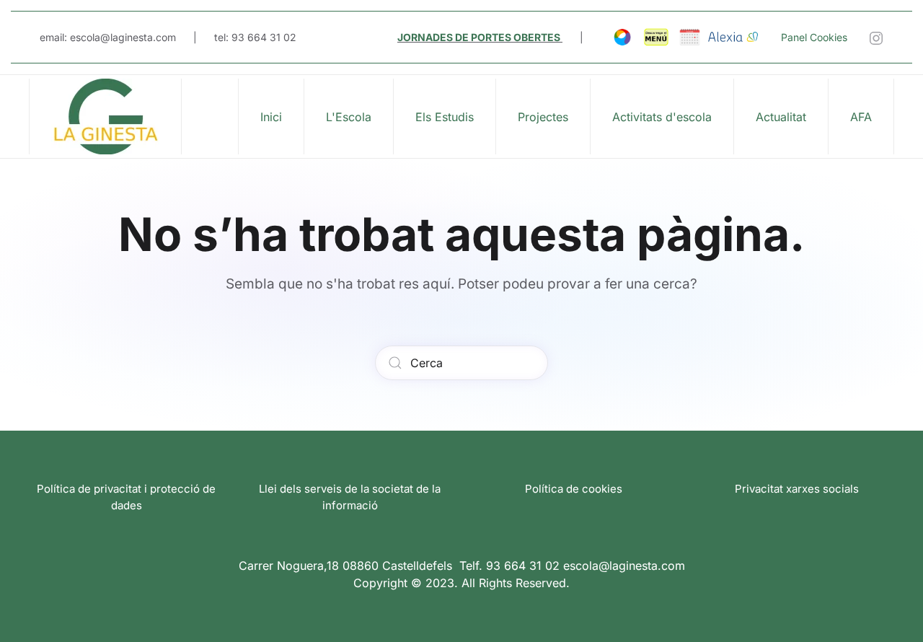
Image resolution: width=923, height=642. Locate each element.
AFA (861, 117)
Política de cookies (573, 489)
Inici (271, 117)
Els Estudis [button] (444, 117)
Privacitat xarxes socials (797, 489)
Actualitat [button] (781, 117)
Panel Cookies (814, 37)
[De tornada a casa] (106, 116)
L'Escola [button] (348, 117)
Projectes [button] (543, 117)
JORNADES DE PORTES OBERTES (478, 37)
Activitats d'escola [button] (662, 117)
